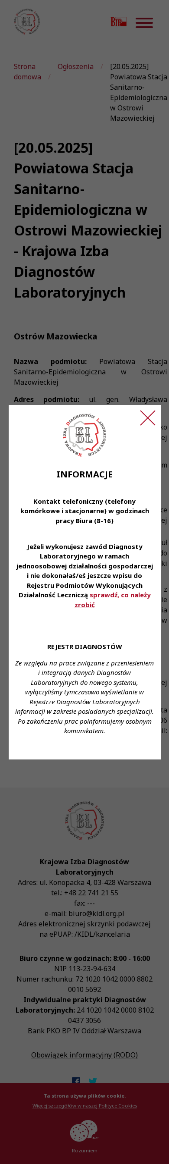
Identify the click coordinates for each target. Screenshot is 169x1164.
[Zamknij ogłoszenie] (148, 418)
